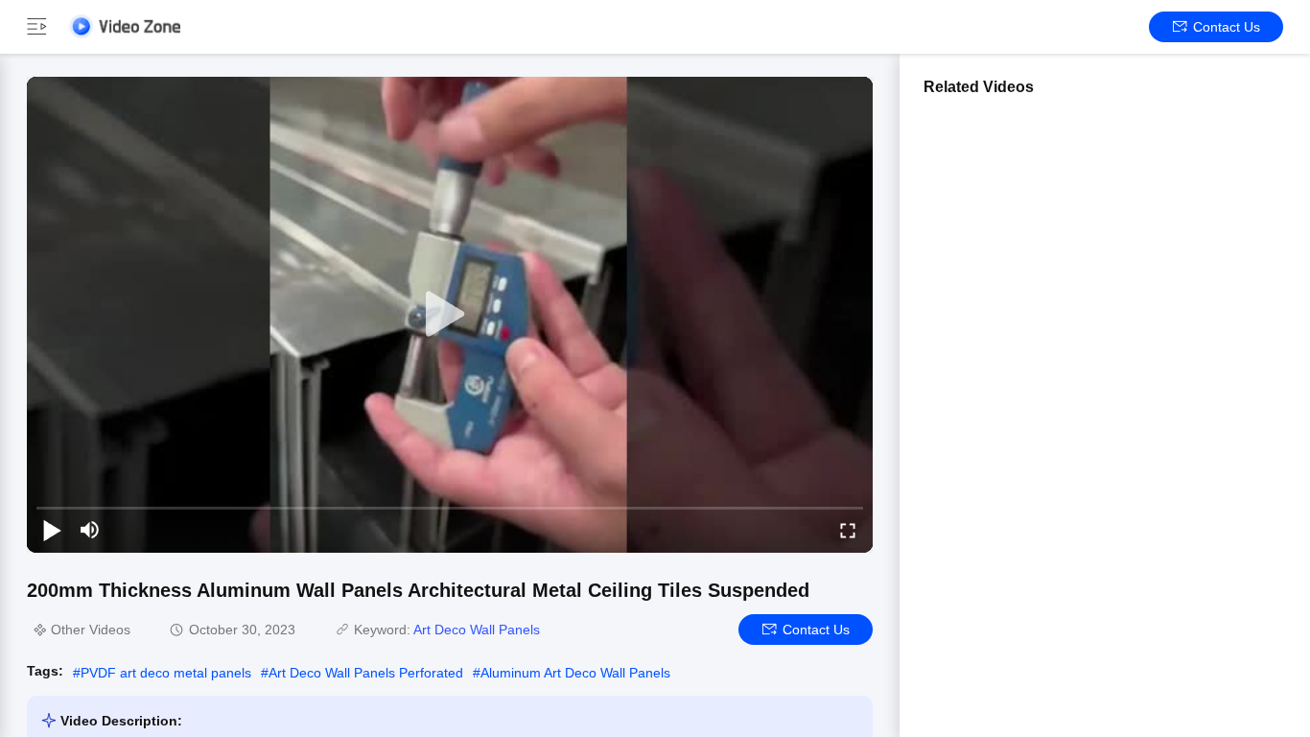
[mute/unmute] (90, 529)
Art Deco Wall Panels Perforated (366, 672)
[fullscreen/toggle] (848, 529)
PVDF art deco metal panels (166, 672)
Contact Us (1226, 27)
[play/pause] (52, 529)
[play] (450, 315)
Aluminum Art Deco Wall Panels (575, 672)
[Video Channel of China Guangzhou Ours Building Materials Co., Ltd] (124, 26)
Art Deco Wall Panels (476, 629)
